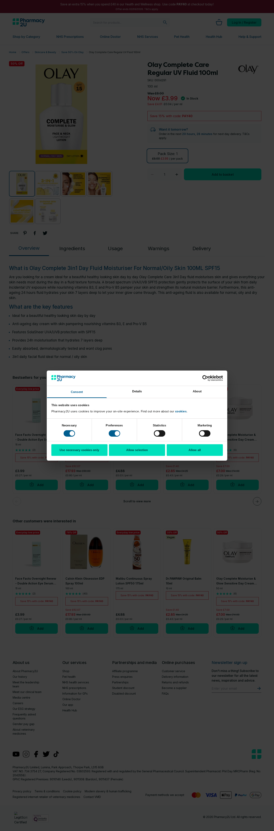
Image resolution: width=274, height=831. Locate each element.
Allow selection (137, 450)
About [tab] (197, 391)
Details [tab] (137, 391)
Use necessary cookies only (79, 450)
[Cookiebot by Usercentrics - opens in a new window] (205, 378)
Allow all (195, 450)
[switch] (114, 433)
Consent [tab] (77, 392)
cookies (181, 411)
